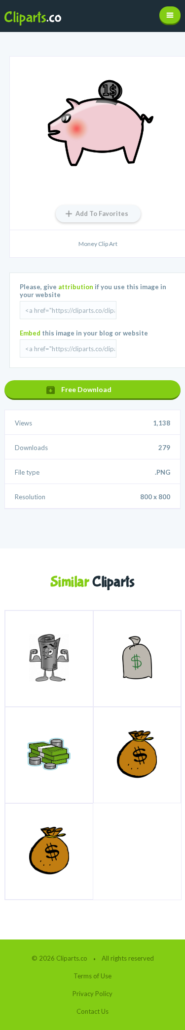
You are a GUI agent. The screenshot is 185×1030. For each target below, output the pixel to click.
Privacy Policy (92, 994)
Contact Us (92, 1011)
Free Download (86, 389)
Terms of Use (92, 976)
